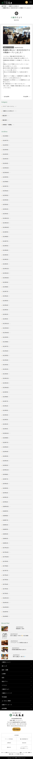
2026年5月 (5, 145)
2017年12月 (6, 547)
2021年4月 (5, 415)
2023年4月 (5, 305)
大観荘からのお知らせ (8, 47)
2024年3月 (5, 255)
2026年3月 (5, 154)
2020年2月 (5, 460)
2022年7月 (5, 346)
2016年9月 (5, 611)
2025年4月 (5, 200)
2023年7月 (5, 291)
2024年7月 (5, 241)
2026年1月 (5, 163)
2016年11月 (5, 602)
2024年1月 (5, 264)
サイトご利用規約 (9, 739)
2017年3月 (5, 589)
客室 (3, 677)
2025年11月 (6, 168)
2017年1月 (5, 593)
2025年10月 (6, 172)
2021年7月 (5, 401)
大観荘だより (5, 689)
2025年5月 (5, 195)
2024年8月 (5, 236)
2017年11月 (5, 552)
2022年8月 (5, 342)
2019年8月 (5, 474)
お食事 (4, 674)
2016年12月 (6, 598)
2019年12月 (6, 470)
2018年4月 (5, 534)
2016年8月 (5, 616)
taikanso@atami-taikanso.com (18, 725)
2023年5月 (5, 300)
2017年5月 (5, 579)
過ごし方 (4, 666)
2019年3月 (5, 493)
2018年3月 (5, 538)
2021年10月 (6, 387)
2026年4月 (5, 149)
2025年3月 (5, 204)
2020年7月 (5, 442)
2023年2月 (5, 314)
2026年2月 (5, 158)
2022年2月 (5, 369)
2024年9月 (5, 232)
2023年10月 (6, 278)
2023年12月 (6, 268)
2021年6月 (5, 406)
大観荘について (6, 662)
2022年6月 (5, 351)
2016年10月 (6, 607)
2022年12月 (6, 323)
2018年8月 (5, 515)
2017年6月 (5, 575)
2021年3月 (5, 419)
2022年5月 (5, 355)
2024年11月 (6, 223)
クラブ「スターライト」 (9, 106)
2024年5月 (5, 245)
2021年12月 (6, 378)
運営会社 (9, 747)
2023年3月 (5, 309)
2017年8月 (5, 566)
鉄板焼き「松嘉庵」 (8, 124)
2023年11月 (5, 273)
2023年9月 (5, 282)
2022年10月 (6, 332)
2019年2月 (5, 497)
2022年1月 (5, 374)
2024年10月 (6, 227)
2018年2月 (5, 543)
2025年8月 (5, 181)
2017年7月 (5, 570)
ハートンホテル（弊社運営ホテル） (24, 747)
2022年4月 (5, 360)
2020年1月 (5, 465)
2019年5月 (5, 488)
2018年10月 (6, 506)
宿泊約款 (24, 742)
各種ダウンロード (7, 705)
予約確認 (4, 697)
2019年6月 (5, 483)
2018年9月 (5, 511)
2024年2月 (5, 259)
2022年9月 (5, 337)
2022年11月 (6, 328)
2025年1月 (5, 213)
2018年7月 (5, 520)
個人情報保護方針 (24, 739)
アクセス (4, 685)
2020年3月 (5, 456)
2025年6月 (5, 191)
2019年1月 (5, 502)
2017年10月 (6, 557)
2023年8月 (5, 287)
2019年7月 (5, 479)
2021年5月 (5, 410)
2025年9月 (5, 177)
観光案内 (5, 120)
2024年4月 (5, 250)
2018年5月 (5, 529)
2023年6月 (5, 296)
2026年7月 (5, 140)
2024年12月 (6, 218)
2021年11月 (5, 383)
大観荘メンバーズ (7, 693)
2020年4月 (5, 451)
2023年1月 (5, 319)
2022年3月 (5, 364)
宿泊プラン (5, 681)
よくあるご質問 (6, 701)
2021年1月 (5, 429)
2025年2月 (5, 209)
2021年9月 (5, 392)
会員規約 (9, 742)
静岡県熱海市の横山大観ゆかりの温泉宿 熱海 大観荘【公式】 (17, 714)
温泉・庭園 (5, 670)
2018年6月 (5, 525)
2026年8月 (5, 136)
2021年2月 (5, 424)
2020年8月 (5, 438)
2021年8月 (5, 396)
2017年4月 (5, 584)
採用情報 (4, 708)
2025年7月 (5, 186)
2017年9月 (5, 561)
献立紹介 (5, 115)
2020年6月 (5, 447)
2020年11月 (6, 433)
